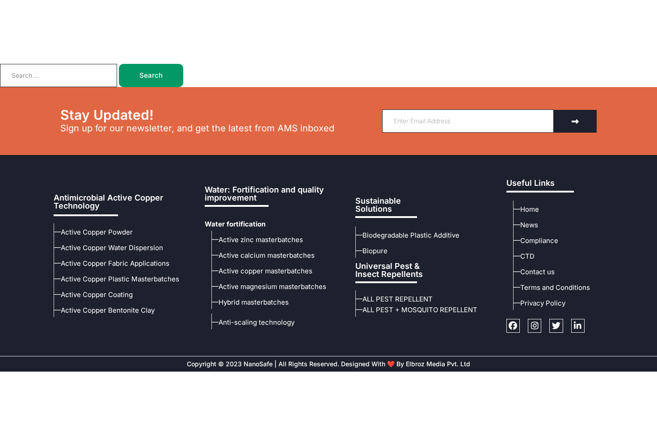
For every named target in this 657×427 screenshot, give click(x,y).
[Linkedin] (620, 9)
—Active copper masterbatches (262, 271)
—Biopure (371, 251)
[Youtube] (585, 9)
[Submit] (575, 121)
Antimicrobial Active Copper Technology (108, 201)
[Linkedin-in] (578, 325)
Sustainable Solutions (378, 205)
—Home (526, 209)
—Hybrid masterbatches (250, 302)
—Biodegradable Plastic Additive (407, 235)
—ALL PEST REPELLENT (394, 299)
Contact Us (450, 41)
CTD (324, 41)
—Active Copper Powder (93, 232)
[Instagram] (602, 9)
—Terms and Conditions (552, 287)
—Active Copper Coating (93, 294)
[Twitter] (568, 9)
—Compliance (536, 240)
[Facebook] (551, 9)
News (407, 41)
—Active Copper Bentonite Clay (104, 310)
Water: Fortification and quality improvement (264, 193)
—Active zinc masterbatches (257, 239)
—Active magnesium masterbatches (269, 286)
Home (208, 41)
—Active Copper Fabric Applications (111, 263)
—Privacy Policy (539, 303)
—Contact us (534, 272)
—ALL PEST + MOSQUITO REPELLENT (416, 310)
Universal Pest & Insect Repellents (389, 270)
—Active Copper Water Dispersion (108, 247)
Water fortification (235, 224)
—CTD (524, 256)
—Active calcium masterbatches (263, 255)
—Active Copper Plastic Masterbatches (116, 279)
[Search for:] (59, 75)
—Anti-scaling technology (253, 322)
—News (526, 225)
